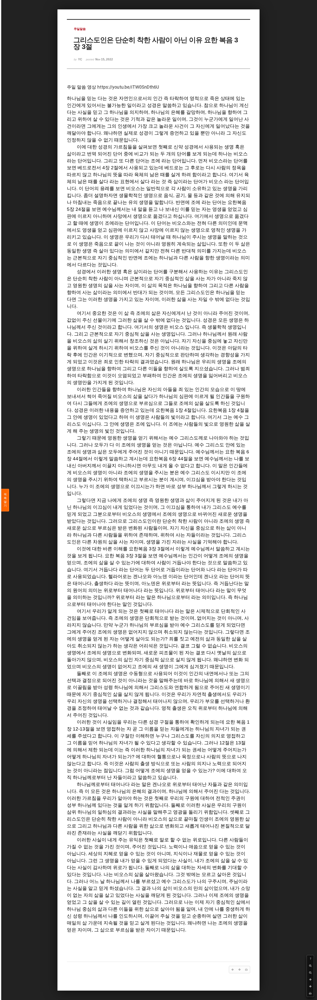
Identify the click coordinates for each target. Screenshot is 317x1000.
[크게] (310, 965)
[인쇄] (310, 993)
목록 (5, 500)
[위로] (310, 979)
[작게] (310, 972)
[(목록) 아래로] (310, 986)
